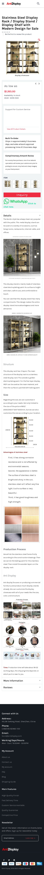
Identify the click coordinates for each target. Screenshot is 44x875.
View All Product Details (16, 129)
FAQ (3, 772)
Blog (4, 777)
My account (7, 767)
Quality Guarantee (10, 810)
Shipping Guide (9, 782)
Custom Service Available (13, 805)
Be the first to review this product (18, 34)
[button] (39, 42)
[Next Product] (39, 83)
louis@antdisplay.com (12, 736)
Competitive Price (10, 815)
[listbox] (22, 184)
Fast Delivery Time (10, 800)
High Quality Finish (10, 795)
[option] (8, 184)
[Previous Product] (35, 83)
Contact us (7, 762)
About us (6, 757)
